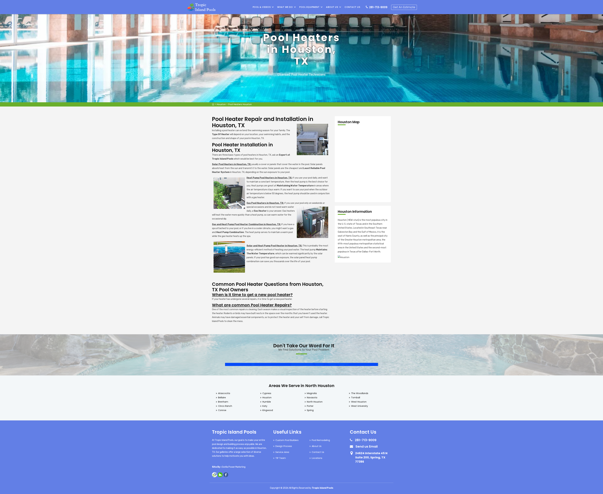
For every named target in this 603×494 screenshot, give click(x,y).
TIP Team (280, 458)
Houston (221, 104)
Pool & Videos (262, 7)
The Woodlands (359, 393)
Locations (317, 458)
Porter (310, 406)
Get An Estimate (404, 7)
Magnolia (312, 393)
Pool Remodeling (321, 440)
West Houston (359, 401)
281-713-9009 (378, 7)
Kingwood (267, 410)
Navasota (312, 397)
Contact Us (352, 7)
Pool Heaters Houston (240, 104)
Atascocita (224, 393)
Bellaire (222, 397)
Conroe (222, 410)
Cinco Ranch (225, 406)
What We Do (285, 7)
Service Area (282, 452)
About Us (332, 7)
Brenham (223, 401)
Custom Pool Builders (287, 440)
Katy (264, 406)
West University (359, 406)
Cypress (266, 393)
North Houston (315, 401)
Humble (266, 401)
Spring (310, 410)
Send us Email (367, 446)
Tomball (355, 397)
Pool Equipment (309, 7)
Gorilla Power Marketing (233, 467)
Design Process (283, 446)
